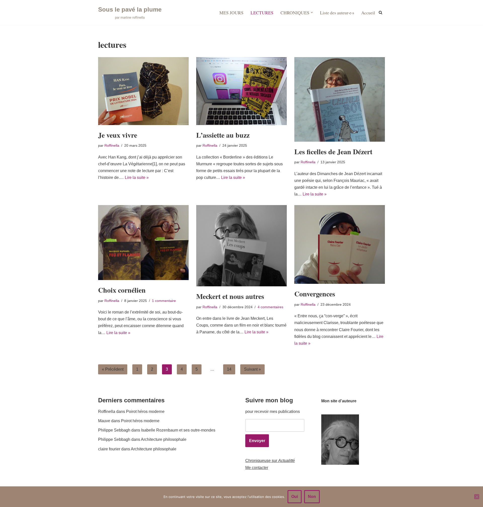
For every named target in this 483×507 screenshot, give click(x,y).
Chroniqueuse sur (270, 460)
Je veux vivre (117, 135)
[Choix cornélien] (143, 242)
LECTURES (262, 13)
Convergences (314, 294)
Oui (294, 496)
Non (312, 496)
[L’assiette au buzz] (241, 91)
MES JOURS (231, 13)
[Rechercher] (380, 12)
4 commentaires (270, 307)
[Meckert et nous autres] (241, 245)
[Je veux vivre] (143, 91)
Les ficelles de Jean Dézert (333, 151)
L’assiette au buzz (223, 135)
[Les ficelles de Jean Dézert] (339, 99)
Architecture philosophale (163, 439)
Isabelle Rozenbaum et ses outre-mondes (178, 430)
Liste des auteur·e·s (337, 13)
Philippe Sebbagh (114, 430)
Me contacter (256, 467)
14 (229, 369)
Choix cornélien (122, 290)
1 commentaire (164, 301)
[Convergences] (339, 244)
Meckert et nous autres (230, 296)
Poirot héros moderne (145, 411)
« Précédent (113, 369)
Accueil (368, 13)
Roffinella (111, 145)
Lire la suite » (137, 177)
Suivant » (252, 369)
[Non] (476, 496)
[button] (312, 12)
